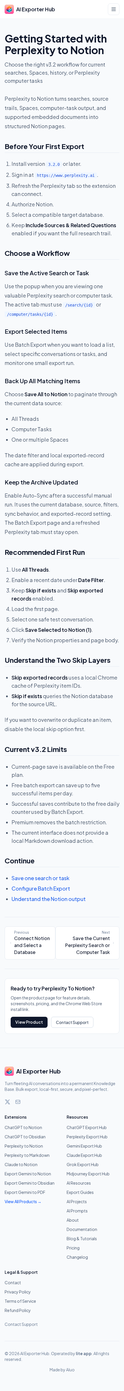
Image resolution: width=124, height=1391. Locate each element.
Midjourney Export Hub (88, 1173)
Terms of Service (20, 1301)
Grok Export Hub (83, 1164)
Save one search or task (40, 878)
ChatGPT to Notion (23, 1127)
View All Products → (23, 1201)
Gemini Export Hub (84, 1145)
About (73, 1220)
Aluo (70, 1369)
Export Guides (80, 1192)
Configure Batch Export (41, 888)
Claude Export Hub (84, 1155)
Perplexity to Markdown (27, 1155)
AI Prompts (77, 1210)
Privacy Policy (18, 1291)
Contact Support (72, 1022)
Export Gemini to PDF (25, 1192)
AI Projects (77, 1201)
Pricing (73, 1247)
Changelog (77, 1257)
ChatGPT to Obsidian (25, 1136)
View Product (29, 1022)
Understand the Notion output (49, 898)
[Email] (18, 1102)
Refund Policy (18, 1310)
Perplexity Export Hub (87, 1136)
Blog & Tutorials (82, 1238)
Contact (13, 1282)
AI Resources (79, 1183)
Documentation (82, 1229)
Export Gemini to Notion (28, 1173)
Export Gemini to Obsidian (30, 1183)
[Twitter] (7, 1102)
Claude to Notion (21, 1164)
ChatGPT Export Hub (87, 1127)
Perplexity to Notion (24, 1145)
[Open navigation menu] (113, 9)
